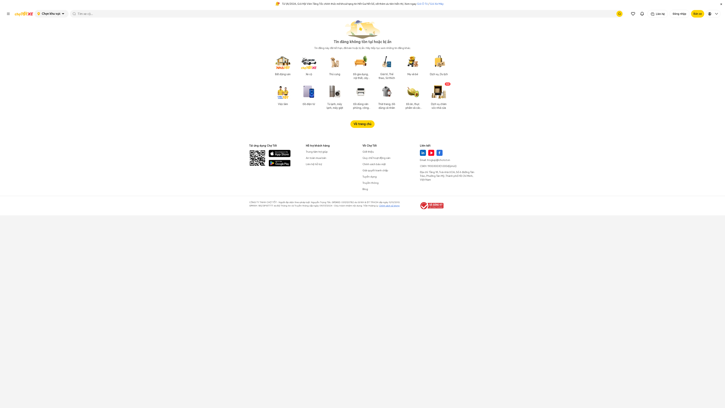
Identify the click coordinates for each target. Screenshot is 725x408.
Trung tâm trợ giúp (317, 151)
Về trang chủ (362, 124)
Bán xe (697, 13)
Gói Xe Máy (437, 3)
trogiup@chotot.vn (438, 160)
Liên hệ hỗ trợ (314, 164)
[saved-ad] (633, 14)
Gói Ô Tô (422, 3)
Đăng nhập (679, 13)
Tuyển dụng (369, 176)
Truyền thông (370, 183)
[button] (721, 4)
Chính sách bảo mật (374, 164)
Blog (365, 189)
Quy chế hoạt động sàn (376, 158)
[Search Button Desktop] (619, 14)
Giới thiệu (368, 151)
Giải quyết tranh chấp (375, 170)
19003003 (433, 166)
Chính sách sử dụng (389, 205)
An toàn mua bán (316, 158)
